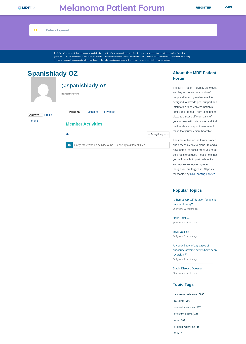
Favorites (109, 111)
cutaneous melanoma (189, 294)
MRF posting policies (202, 174)
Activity (34, 114)
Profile (48, 114)
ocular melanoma (186, 313)
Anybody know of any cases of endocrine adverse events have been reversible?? (195, 250)
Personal (74, 111)
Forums (33, 120)
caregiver (182, 300)
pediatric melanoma (186, 326)
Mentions (93, 111)
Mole (178, 333)
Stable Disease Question (187, 268)
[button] (203, 7)
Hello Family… (182, 217)
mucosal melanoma (187, 307)
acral (179, 320)
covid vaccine (181, 231)
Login (228, 7)
